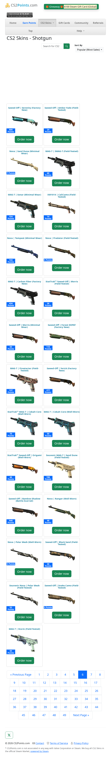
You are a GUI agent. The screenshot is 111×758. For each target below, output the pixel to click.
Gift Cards (64, 22)
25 (86, 691)
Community (81, 22)
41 (65, 707)
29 (35, 699)
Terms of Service (59, 743)
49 (64, 715)
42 (76, 707)
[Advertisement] (55, 78)
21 (45, 691)
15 (75, 683)
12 (44, 683)
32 (65, 699)
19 (24, 691)
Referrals (98, 22)
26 (96, 691)
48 (54, 715)
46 (33, 715)
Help (80, 30)
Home (13, 22)
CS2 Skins (46, 22)
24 (76, 691)
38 (35, 707)
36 (14, 707)
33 (76, 699)
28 (24, 699)
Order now (24, 139)
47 (44, 715)
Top (30, 30)
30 (45, 699)
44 (96, 707)
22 (55, 691)
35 (96, 699)
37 (24, 707)
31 (55, 699)
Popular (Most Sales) (88, 49)
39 (45, 707)
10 (23, 683)
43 (86, 707)
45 (23, 715)
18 (14, 691)
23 (65, 691)
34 (86, 699)
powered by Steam (39, 751)
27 (14, 699)
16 (85, 683)
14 (64, 683)
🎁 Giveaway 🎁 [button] (71, 6)
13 (54, 683)
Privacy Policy (81, 743)
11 (34, 683)
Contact (40, 743)
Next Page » (81, 715)
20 (35, 691)
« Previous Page (20, 674)
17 (95, 683)
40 (55, 707)
